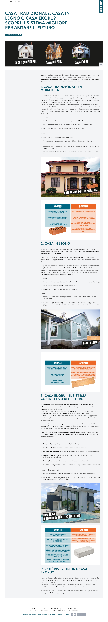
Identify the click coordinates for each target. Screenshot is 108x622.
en (19, 1)
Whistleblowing (42, 614)
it (15, 1)
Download (25, 614)
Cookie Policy (60, 614)
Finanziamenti (33, 614)
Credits (67, 614)
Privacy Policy (52, 614)
